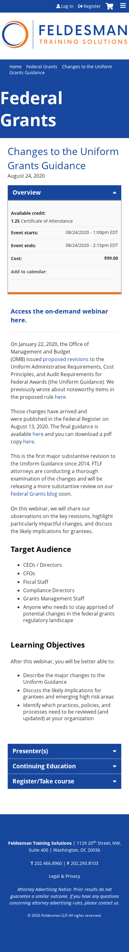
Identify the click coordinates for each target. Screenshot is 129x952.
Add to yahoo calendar (97, 272)
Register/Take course (43, 781)
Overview (27, 192)
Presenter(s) (30, 751)
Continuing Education (44, 766)
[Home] (64, 31)
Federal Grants (41, 67)
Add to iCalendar (105, 271)
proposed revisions (66, 359)
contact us (108, 903)
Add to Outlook (113, 272)
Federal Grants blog (34, 493)
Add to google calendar (88, 272)
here (60, 396)
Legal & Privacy (64, 876)
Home (15, 67)
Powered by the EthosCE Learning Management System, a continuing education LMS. (64, 931)
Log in (67, 6)
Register (92, 6)
